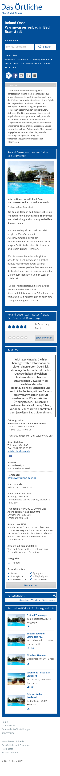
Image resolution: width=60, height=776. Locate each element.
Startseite (10, 59)
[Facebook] (10, 455)
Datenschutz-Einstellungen (16, 729)
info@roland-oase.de (19, 451)
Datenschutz (8, 725)
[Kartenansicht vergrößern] (54, 595)
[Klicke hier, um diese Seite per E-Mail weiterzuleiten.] (21, 75)
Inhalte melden (10, 752)
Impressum (8, 732)
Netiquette (7, 748)
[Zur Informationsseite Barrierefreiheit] (8, 75)
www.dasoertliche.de (13, 741)
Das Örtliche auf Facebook (16, 745)
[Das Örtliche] (23, 4)
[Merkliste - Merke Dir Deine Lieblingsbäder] (34, 75)
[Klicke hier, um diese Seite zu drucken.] (28, 75)
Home (5, 721)
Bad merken (30, 585)
